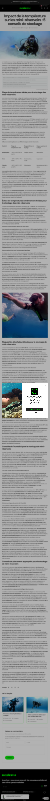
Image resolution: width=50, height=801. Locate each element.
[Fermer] (46, 385)
